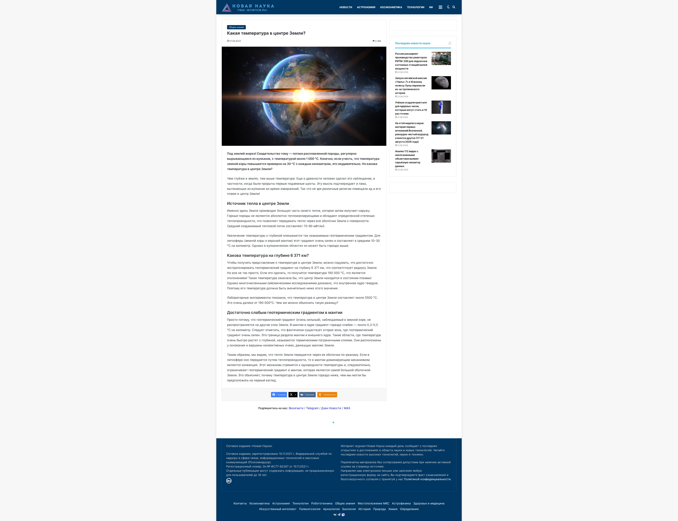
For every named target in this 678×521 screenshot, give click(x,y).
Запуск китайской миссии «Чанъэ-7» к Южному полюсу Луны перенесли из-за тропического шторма (411, 85)
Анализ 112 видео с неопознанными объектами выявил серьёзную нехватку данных (407, 159)
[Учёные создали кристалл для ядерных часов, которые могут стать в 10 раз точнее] (441, 107)
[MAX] (343, 515)
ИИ (431, 7)
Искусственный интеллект (277, 509)
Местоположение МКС (373, 503)
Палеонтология (309, 509)
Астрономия (366, 7)
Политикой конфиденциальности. (427, 479)
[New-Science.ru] (248, 7)
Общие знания (236, 27)
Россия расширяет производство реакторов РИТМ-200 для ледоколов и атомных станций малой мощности (411, 61)
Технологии (415, 7)
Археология (331, 509)
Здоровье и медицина (428, 503)
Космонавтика (391, 7)
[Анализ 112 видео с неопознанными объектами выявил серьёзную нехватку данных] (441, 156)
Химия (392, 509)
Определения (409, 509)
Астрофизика (401, 503)
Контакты (240, 503)
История (364, 509)
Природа (379, 509)
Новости (346, 7)
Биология (349, 509)
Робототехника (321, 503)
